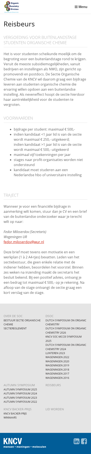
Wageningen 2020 (57, 361)
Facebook (84, 441)
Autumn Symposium (19, 385)
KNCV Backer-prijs (15, 413)
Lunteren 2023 (55, 353)
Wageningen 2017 (57, 373)
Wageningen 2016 (57, 377)
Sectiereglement (15, 328)
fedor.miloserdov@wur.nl (24, 242)
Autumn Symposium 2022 (20, 401)
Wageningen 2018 (57, 369)
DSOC (50, 316)
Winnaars (10, 417)
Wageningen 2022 (57, 357)
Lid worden (55, 409)
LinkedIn (76, 441)
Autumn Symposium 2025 (20, 389)
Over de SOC (13, 316)
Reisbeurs (53, 385)
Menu (83, 7)
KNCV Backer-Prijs (18, 409)
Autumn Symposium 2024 (20, 393)
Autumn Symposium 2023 (20, 397)
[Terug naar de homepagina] (38, 7)
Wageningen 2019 (57, 365)
